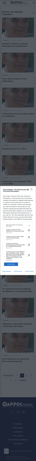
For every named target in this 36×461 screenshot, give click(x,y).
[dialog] (18, 230)
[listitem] (18, 225)
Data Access (18, 271)
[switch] (28, 230)
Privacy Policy (29, 271)
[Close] (32, 190)
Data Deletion (6, 271)
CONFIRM (11, 264)
